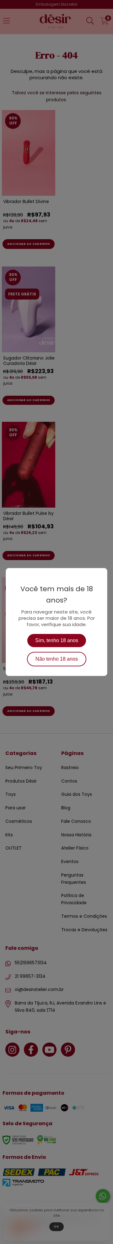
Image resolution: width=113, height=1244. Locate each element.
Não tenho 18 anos (56, 659)
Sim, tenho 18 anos (56, 640)
